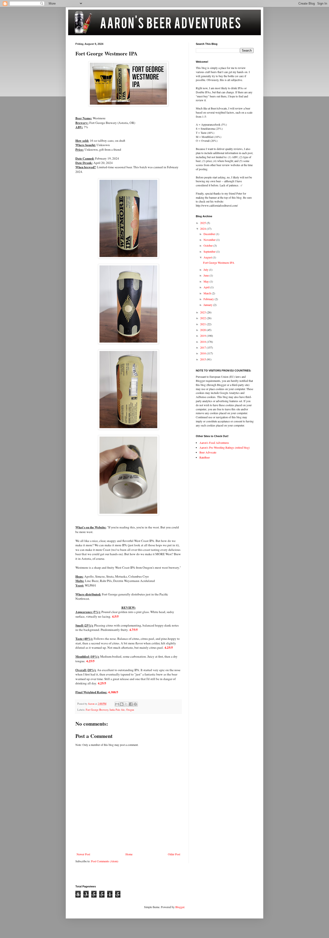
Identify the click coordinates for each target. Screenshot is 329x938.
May (207, 281)
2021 (203, 324)
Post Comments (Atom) (104, 861)
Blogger (179, 907)
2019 (203, 335)
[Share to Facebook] (130, 704)
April (207, 287)
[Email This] (117, 704)
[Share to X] (126, 704)
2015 (203, 359)
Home (128, 854)
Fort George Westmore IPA (218, 262)
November (210, 240)
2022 (203, 318)
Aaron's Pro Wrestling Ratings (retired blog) (224, 447)
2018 (203, 342)
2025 (203, 223)
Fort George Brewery (97, 709)
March (208, 293)
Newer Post (83, 854)
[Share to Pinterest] (135, 704)
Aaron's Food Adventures (214, 443)
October (208, 245)
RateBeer (204, 457)
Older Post (174, 854)
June (207, 275)
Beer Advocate (207, 452)
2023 (203, 312)
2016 (203, 353)
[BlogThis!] (121, 704)
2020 (203, 330)
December (210, 234)
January (208, 305)
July (206, 269)
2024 (203, 228)
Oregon (130, 709)
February (209, 299)
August (208, 257)
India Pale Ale (117, 709)
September (210, 251)
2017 (203, 347)
